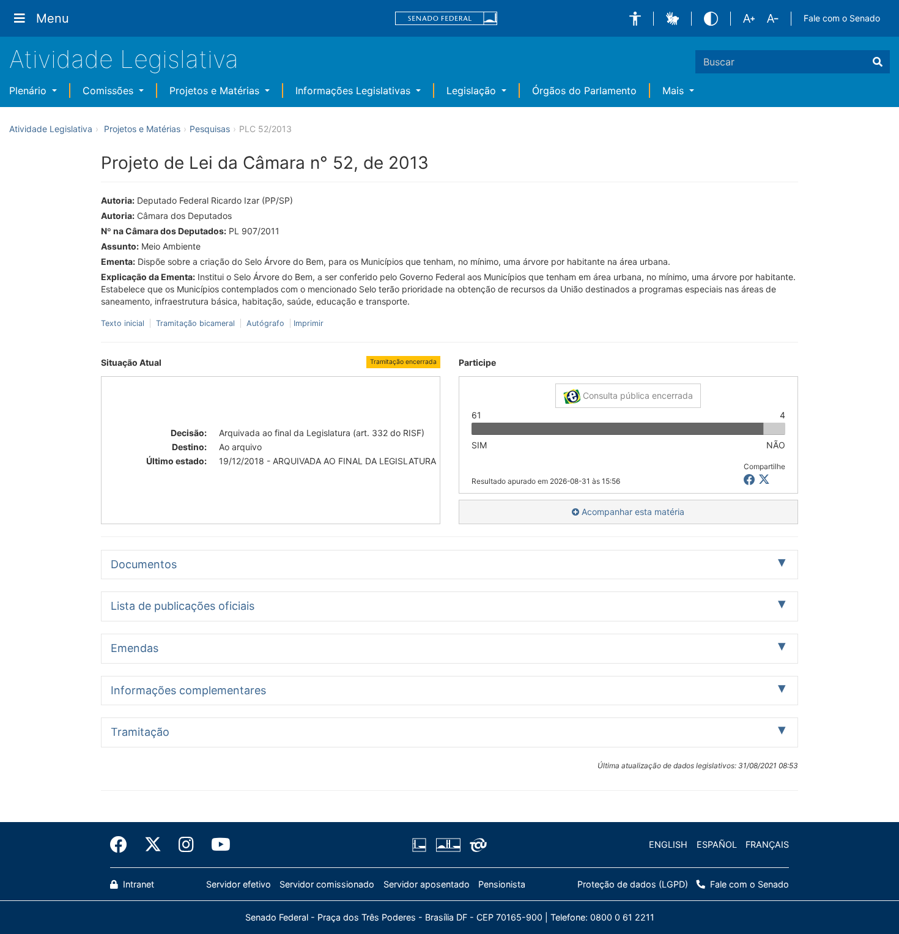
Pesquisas (210, 129)
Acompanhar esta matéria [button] (631, 511)
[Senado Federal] (446, 19)
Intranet (137, 884)
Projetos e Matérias (215, 90)
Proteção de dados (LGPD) (632, 884)
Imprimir (309, 323)
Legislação (472, 90)
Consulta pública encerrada (636, 395)
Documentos (144, 564)
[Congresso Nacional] (448, 844)
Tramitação (140, 731)
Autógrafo (265, 323)
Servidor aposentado (426, 884)
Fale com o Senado (842, 18)
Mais (674, 90)
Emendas (134, 648)
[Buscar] (877, 62)
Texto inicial (124, 323)
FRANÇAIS (767, 844)
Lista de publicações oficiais (182, 605)
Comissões (109, 90)
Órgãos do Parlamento (584, 90)
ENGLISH (668, 844)
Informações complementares (188, 690)
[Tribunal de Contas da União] (476, 844)
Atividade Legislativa (124, 59)
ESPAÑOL (717, 844)
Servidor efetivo (238, 884)
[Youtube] (216, 845)
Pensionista (501, 884)
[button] (635, 19)
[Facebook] (123, 845)
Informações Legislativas (354, 90)
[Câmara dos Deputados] (421, 844)
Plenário (29, 90)
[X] (764, 480)
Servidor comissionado (326, 884)
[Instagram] (186, 845)
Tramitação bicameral (195, 323)
